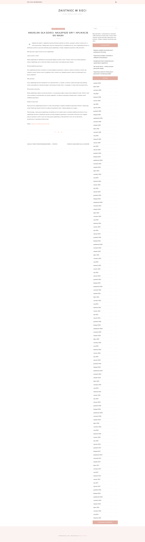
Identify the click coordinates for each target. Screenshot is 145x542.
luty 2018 (95, 440)
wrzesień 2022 (97, 248)
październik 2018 (98, 412)
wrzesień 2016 (97, 500)
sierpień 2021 (97, 293)
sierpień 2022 (97, 251)
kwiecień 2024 (97, 181)
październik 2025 (98, 118)
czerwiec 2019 (97, 384)
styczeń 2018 (97, 444)
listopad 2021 (97, 283)
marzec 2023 (96, 227)
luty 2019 (95, 398)
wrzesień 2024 (97, 163)
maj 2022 (95, 262)
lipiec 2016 (96, 507)
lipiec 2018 (96, 423)
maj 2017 (95, 472)
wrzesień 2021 (97, 290)
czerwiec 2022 (97, 258)
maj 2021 (95, 304)
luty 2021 (95, 314)
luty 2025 (95, 146)
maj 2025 (95, 135)
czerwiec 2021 (97, 300)
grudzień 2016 (97, 490)
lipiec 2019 (96, 381)
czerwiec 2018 (97, 426)
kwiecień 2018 (97, 433)
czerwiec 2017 (97, 469)
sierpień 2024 (97, 167)
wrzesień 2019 (97, 374)
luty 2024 (95, 188)
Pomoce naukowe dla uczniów (78, 144)
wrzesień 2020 (97, 332)
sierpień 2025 (97, 125)
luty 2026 (95, 104)
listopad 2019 (97, 367)
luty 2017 (95, 483)
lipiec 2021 (96, 297)
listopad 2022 (97, 241)
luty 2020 (95, 356)
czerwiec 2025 (97, 132)
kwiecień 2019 (97, 391)
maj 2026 (95, 93)
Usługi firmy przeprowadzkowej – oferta (42, 144)
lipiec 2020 (96, 339)
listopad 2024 (97, 156)
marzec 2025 (96, 142)
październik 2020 (98, 328)
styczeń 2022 (97, 276)
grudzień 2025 (97, 111)
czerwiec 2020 (97, 342)
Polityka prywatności (34, 2)
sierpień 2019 (97, 377)
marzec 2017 (96, 479)
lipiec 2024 (96, 170)
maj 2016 (95, 514)
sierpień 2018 (97, 419)
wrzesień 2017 (97, 458)
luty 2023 (95, 230)
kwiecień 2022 (97, 265)
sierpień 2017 (97, 461)
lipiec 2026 (96, 86)
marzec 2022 (96, 269)
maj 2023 (95, 219)
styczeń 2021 (97, 318)
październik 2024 (98, 160)
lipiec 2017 (96, 465)
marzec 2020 (96, 353)
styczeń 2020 (97, 360)
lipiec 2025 (96, 128)
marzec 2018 (96, 437)
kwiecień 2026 (97, 97)
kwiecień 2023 (97, 223)
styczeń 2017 (97, 486)
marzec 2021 (96, 311)
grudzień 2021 (97, 279)
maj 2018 (95, 430)
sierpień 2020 (97, 335)
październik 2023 (98, 202)
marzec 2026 (96, 100)
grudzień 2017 (97, 447)
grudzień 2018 (97, 405)
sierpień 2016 (97, 504)
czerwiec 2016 (97, 511)
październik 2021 (98, 286)
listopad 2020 (97, 325)
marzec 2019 (96, 395)
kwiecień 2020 (97, 349)
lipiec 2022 (96, 255)
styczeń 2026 (97, 107)
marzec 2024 (96, 184)
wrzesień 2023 (97, 205)
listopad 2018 (97, 409)
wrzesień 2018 (97, 416)
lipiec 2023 (96, 213)
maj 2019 (95, 388)
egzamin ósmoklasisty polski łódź (40, 123)
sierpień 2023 (97, 209)
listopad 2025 (97, 114)
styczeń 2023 (97, 234)
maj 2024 (95, 177)
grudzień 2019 (97, 363)
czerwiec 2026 (97, 90)
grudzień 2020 (97, 321)
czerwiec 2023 (97, 216)
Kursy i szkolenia (58, 28)
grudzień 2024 (97, 153)
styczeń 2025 (97, 149)
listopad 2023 (97, 198)
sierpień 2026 (97, 83)
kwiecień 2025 (97, 139)
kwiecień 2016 (97, 518)
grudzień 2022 (97, 237)
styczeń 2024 (97, 191)
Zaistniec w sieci (72, 10)
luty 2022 (95, 272)
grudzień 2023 (97, 195)
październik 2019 (98, 370)
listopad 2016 (97, 493)
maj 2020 (95, 346)
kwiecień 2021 (97, 307)
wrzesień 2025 (97, 121)
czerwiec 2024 (97, 174)
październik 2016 (98, 497)
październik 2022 (98, 244)
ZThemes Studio (83, 535)
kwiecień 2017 (97, 475)
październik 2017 (98, 454)
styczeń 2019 (97, 402)
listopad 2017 (97, 451)
